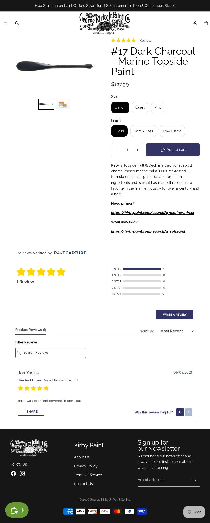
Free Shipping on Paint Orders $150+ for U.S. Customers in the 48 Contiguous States (105, 6)
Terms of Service (88, 475)
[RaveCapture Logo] (69, 253)
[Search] (17, 23)
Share (32, 411)
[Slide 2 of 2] (63, 104)
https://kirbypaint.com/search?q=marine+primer (152, 213)
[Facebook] (13, 473)
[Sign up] (194, 480)
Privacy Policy (86, 466)
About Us (82, 457)
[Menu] (6, 23)
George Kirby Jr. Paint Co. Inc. (110, 499)
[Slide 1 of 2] (46, 104)
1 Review (144, 40)
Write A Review (175, 315)
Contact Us (83, 484)
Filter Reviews (26, 342)
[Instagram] (22, 473)
